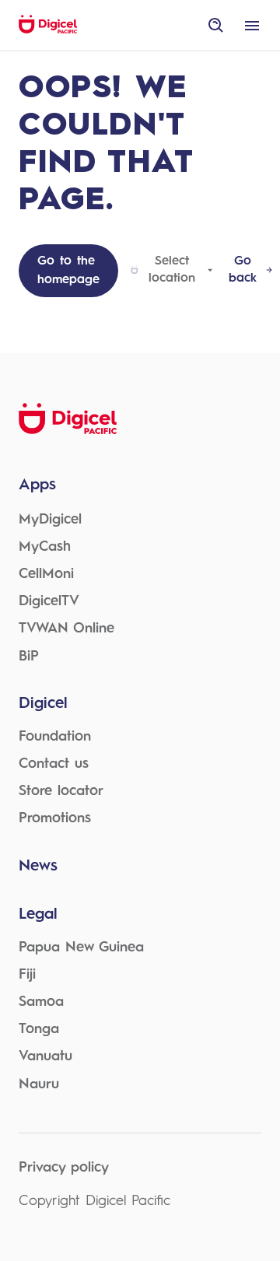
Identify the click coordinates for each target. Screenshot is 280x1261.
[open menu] (252, 25)
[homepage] (48, 31)
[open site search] (216, 26)
